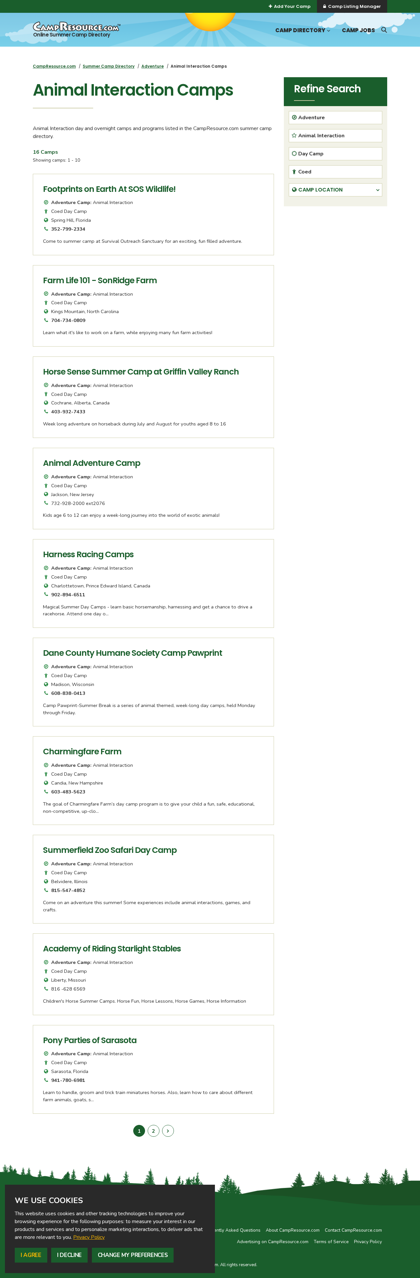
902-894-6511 (68, 594)
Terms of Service (331, 1242)
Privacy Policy (89, 1237)
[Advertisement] (335, 257)
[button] (327, 31)
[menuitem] (54, 66)
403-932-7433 (68, 411)
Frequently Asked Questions (231, 1230)
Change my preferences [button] (133, 1255)
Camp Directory (300, 30)
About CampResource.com (293, 1230)
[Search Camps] (384, 30)
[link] (89, 1237)
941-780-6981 (68, 1080)
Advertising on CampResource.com (272, 1242)
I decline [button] (69, 1255)
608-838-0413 (68, 693)
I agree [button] (31, 1255)
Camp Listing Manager (354, 6)
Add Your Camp (292, 6)
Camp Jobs (358, 30)
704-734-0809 (68, 320)
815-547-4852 (68, 890)
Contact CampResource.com (353, 1230)
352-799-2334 (68, 229)
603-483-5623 (68, 791)
